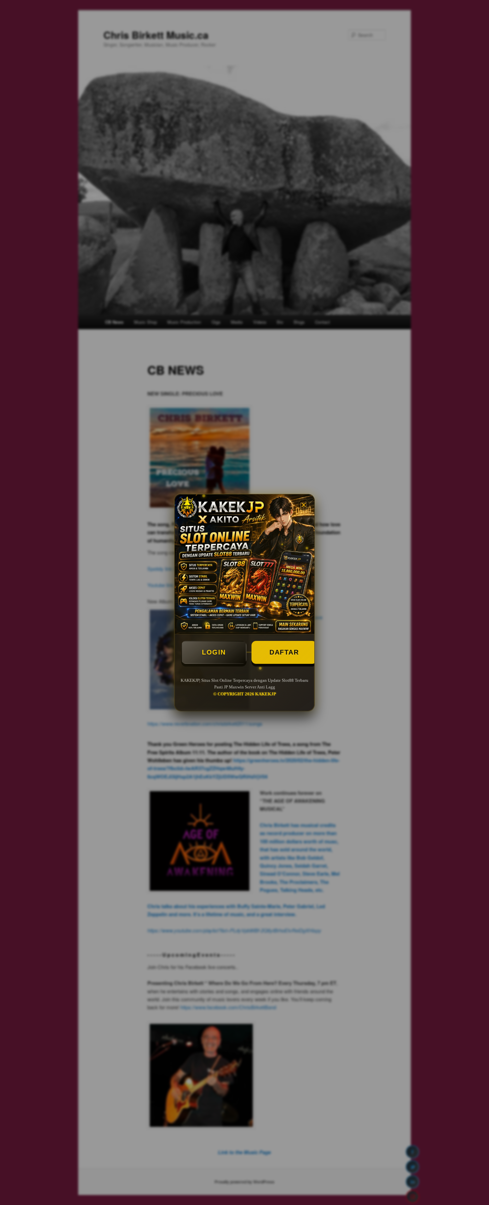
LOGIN (214, 652)
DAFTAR (284, 652)
